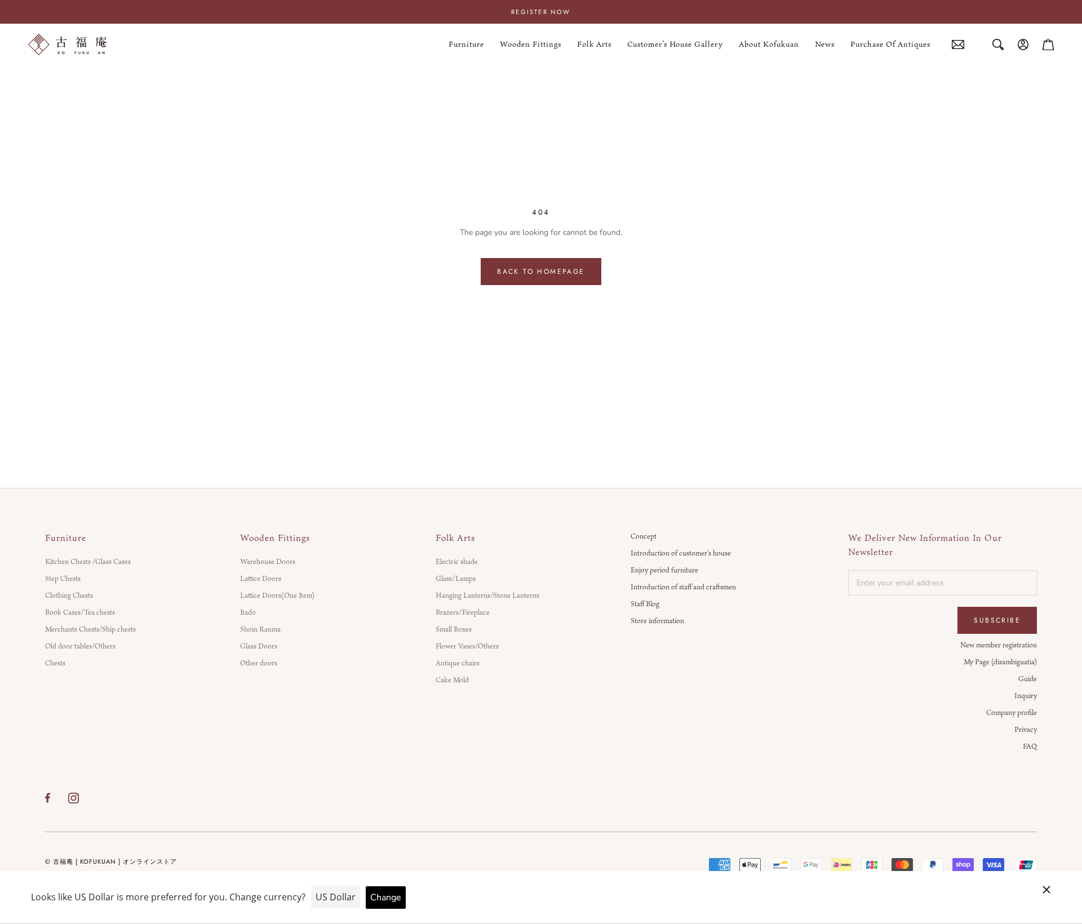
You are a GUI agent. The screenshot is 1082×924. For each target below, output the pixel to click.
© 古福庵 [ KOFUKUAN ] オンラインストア (111, 861)
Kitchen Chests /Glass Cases (88, 561)
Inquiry (1025, 695)
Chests (55, 663)
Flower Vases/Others (467, 646)
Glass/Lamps (456, 578)
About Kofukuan (769, 44)
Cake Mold (452, 679)
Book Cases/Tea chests (80, 612)
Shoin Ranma (260, 629)
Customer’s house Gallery (675, 44)
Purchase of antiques (890, 45)
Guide (1027, 678)
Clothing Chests (69, 595)
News (825, 44)
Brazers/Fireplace (463, 612)
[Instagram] (73, 797)
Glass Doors (258, 646)
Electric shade (457, 561)
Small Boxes (454, 629)
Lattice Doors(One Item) (277, 595)
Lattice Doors (260, 578)
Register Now (540, 11)
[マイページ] (1023, 44)
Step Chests (63, 578)
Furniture (466, 44)
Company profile (1011, 712)
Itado (248, 612)
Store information (657, 620)
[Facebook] (47, 797)
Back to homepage (540, 271)
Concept (644, 536)
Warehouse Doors (267, 561)
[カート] (1048, 44)
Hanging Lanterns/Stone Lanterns (487, 595)
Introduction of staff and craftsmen (683, 586)
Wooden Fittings (530, 44)
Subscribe (997, 620)
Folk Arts (594, 44)
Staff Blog (645, 603)
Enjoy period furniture (664, 570)
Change (385, 897)
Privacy (1025, 729)
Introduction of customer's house (681, 553)
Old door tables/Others (80, 646)
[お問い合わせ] (958, 45)
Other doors (258, 663)
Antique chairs (458, 663)
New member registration (998, 644)
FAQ (1030, 746)
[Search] (998, 44)
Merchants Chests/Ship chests (90, 629)
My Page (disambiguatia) (1000, 661)
